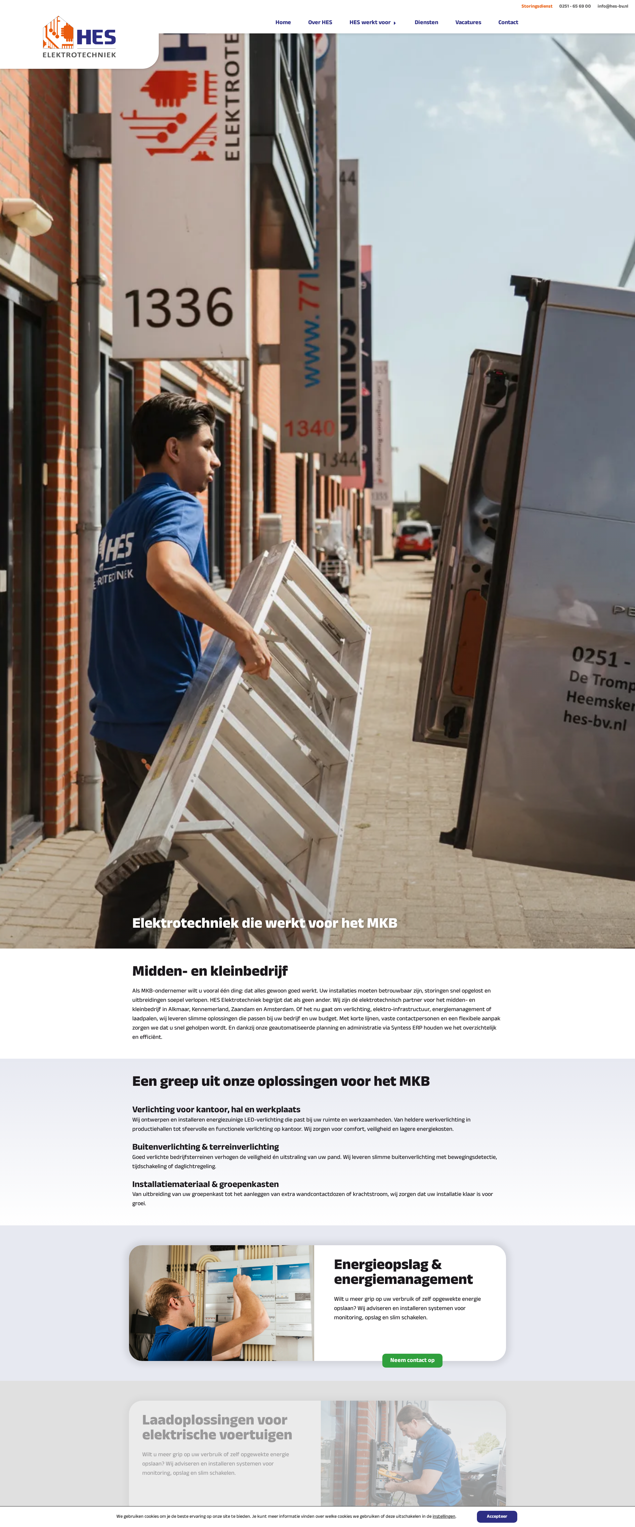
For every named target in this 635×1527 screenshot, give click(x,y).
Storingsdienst (537, 6)
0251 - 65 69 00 (575, 6)
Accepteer (497, 1516)
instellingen (444, 1517)
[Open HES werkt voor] (395, 23)
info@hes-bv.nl (613, 6)
